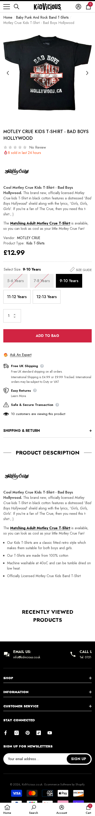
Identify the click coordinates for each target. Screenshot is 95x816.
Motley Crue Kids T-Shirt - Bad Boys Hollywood (46, 135)
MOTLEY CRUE (28, 237)
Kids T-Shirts (35, 243)
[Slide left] (7, 73)
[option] (47, 73)
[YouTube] (49, 732)
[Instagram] (16, 732)
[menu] (6, 6)
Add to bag (47, 335)
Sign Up (78, 758)
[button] (16, 6)
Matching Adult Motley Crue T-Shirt (40, 223)
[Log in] (78, 6)
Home (7, 17)
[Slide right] (87, 73)
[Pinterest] (27, 732)
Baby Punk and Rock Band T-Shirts (42, 17)
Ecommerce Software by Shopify (64, 784)
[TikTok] (38, 732)
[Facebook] (5, 732)
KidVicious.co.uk (32, 784)
